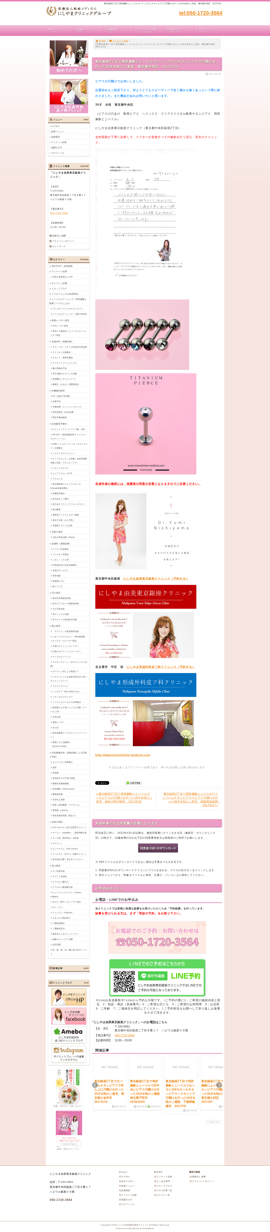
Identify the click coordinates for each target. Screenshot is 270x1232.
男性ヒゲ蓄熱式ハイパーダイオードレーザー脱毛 (68, 333)
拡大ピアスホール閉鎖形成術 (66, 603)
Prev (95, 1085)
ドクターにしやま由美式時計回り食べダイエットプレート (68, 679)
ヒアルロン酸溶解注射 (63, 887)
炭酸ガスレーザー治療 (63, 939)
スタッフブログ (59, 288)
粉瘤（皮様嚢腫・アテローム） (67, 805)
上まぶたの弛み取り (62, 918)
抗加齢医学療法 (59, 424)
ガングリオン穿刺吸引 (63, 762)
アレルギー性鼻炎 (61, 554)
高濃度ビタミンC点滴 (62, 525)
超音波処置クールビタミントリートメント (68, 735)
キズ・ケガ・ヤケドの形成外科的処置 (70, 347)
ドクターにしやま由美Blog (65, 294)
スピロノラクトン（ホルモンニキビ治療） (68, 664)
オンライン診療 (59, 283)
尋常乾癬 (57, 576)
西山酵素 (57, 509)
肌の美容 (56, 626)
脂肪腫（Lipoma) (60, 810)
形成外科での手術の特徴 (64, 778)
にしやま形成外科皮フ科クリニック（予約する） (161, 666)
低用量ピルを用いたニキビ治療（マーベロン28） (68, 709)
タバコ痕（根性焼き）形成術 (66, 838)
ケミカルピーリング (62, 657)
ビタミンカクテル (61, 468)
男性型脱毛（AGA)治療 (63, 412)
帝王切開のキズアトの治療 (65, 374)
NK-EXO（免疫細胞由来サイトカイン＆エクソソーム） (68, 436)
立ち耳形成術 (59, 609)
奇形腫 (56, 773)
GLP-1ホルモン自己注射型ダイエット (70, 827)
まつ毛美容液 (59, 871)
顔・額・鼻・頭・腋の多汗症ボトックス (68, 952)
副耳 (55, 767)
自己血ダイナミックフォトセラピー (69, 504)
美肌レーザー (59, 722)
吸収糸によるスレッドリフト (66, 934)
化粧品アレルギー (61, 570)
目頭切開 (57, 944)
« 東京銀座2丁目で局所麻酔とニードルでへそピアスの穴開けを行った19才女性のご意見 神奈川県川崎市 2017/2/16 (124, 797)
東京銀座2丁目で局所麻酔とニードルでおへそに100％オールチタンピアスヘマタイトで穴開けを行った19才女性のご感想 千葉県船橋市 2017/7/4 (180, 1093)
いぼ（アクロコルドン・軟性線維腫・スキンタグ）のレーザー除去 (68, 639)
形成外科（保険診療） (63, 341)
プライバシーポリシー (63, 241)
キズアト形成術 (60, 876)
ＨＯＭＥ (55, 126)
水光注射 (57, 717)
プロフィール (206, 30)
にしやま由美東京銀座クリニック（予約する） (156, 578)
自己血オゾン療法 (61, 499)
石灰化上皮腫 (59, 799)
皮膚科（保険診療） (61, 543)
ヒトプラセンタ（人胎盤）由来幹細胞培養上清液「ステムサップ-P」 (68, 461)
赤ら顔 (56, 727)
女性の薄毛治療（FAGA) (64, 537)
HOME (102, 41)
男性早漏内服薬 (60, 417)
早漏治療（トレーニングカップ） (68, 407)
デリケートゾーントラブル (65, 363)
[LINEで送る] (133, 782)
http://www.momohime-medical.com (122, 755)
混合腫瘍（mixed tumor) (63, 789)
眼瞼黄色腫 (58, 794)
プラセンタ (58, 479)
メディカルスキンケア (63, 697)
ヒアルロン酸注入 (61, 882)
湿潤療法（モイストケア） (65, 379)
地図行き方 (175, 30)
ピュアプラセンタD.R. (63, 473)
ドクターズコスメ (61, 686)
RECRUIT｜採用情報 (62, 266)
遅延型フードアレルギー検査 (66, 515)
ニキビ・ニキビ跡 (61, 560)
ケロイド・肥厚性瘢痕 (63, 357)
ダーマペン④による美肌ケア (66, 671)
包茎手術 (57, 401)
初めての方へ (128, 1181)
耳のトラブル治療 (61, 614)
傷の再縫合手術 (60, 368)
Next (219, 1085)
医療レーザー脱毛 (60, 320)
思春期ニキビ (59, 581)
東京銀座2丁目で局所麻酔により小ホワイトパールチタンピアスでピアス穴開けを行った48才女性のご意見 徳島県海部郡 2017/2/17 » (191, 799)
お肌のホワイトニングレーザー (67, 651)
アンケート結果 (147, 30)
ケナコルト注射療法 (62, 352)
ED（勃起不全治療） (62, 396)
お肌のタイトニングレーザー (66, 646)
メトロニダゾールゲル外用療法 (67, 702)
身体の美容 (57, 822)
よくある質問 (163, 1181)
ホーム (55, 30)
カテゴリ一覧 (163, 1195)
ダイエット (58, 843)
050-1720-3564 (125, 1035)
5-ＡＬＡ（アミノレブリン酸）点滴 (69, 429)
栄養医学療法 (59, 493)
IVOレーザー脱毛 (60, 326)
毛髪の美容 (57, 532)
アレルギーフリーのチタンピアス (68, 309)
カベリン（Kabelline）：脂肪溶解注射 (70, 833)
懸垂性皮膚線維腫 (61, 783)
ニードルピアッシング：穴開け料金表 (70, 314)
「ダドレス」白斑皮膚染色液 (66, 631)
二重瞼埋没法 (59, 928)
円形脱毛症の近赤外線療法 (65, 565)
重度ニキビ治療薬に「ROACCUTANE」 (60, 744)
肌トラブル (58, 586)
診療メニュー (85, 30)
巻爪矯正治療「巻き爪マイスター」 (69, 859)
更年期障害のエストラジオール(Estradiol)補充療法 (65, 486)
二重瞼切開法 (59, 923)
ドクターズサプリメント (64, 453)
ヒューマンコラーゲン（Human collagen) (65, 894)
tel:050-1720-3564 (200, 13)
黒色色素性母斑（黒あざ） (65, 815)
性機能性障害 (58, 390)
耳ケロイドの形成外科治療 (65, 619)
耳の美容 (56, 593)
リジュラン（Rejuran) (62, 912)
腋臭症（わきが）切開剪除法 (66, 384)
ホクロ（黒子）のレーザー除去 (67, 902)
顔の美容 (56, 865)
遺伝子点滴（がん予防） (64, 520)
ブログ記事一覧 (164, 1190)
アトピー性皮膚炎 (61, 549)
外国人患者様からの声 (63, 277)
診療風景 (113, 30)
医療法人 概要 (59, 235)
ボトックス (58, 907)
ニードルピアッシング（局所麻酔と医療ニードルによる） (68, 301)
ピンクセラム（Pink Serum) (65, 849)
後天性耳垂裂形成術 (62, 598)
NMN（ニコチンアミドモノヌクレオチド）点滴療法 (68, 446)
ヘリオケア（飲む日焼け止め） (67, 691)
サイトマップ (58, 246)
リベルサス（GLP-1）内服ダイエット (70, 854)
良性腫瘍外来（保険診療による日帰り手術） (68, 754)
